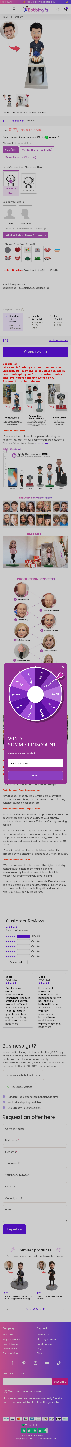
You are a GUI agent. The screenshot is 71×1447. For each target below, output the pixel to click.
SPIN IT (36, 775)
